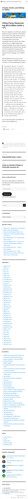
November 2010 (8, 319)
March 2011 (7, 311)
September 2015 (8, 289)
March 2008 (7, 338)
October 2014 (7, 294)
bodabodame (9, 475)
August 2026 (7, 266)
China (14, 143)
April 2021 (6, 273)
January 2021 (7, 277)
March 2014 (7, 298)
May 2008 (6, 334)
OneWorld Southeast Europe (11, 395)
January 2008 (7, 342)
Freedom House (8, 386)
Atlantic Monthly (8, 361)
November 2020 (8, 281)
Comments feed (8, 442)
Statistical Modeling (9, 410)
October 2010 (7, 321)
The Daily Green (8, 412)
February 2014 (7, 300)
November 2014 (8, 292)
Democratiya (7, 376)
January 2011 (7, 315)
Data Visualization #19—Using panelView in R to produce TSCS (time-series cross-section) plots (14, 253)
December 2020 (8, 279)
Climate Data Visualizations (11, 230)
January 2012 (7, 308)
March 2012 (7, 304)
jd (4, 143)
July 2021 (6, 270)
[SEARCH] (24, 205)
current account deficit (18, 146)
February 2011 (7, 313)
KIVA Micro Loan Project (10, 393)
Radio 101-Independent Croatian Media (14, 405)
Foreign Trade (5, 144)
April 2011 (6, 310)
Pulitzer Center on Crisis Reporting (13, 403)
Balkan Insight (7, 363)
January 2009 (7, 325)
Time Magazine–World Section (12, 416)
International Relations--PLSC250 (16, 144)
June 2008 (6, 332)
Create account (8, 437)
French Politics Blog (9, 387)
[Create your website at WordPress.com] (14, 1)
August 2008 (7, 329)
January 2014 (7, 302)
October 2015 (7, 287)
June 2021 (6, 271)
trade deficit (4, 147)
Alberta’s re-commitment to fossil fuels (14, 228)
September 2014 (8, 296)
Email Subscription (9, 177)
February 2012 (7, 306)
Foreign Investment (20, 143)
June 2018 (6, 283)
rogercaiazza (9, 456)
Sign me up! (7, 194)
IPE (24, 144)
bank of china (6, 146)
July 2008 (6, 330)
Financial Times (8, 382)
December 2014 (8, 290)
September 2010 (8, 323)
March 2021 (7, 275)
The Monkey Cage (8, 414)
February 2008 (7, 340)
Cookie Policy (7, 493)
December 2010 (8, 317)
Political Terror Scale (9, 401)
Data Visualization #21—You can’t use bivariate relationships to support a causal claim (14, 243)
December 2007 (8, 344)
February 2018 (7, 285)
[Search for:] (12, 205)
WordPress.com (8, 444)
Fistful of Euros (8, 384)
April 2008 (6, 336)
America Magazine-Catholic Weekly (13, 359)
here (16, 121)
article (17, 58)
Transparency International (11, 418)
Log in (5, 439)
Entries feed (7, 441)
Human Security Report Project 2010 (13, 232)
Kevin (8, 460)
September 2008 (8, 327)
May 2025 (6, 268)
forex (24, 146)
